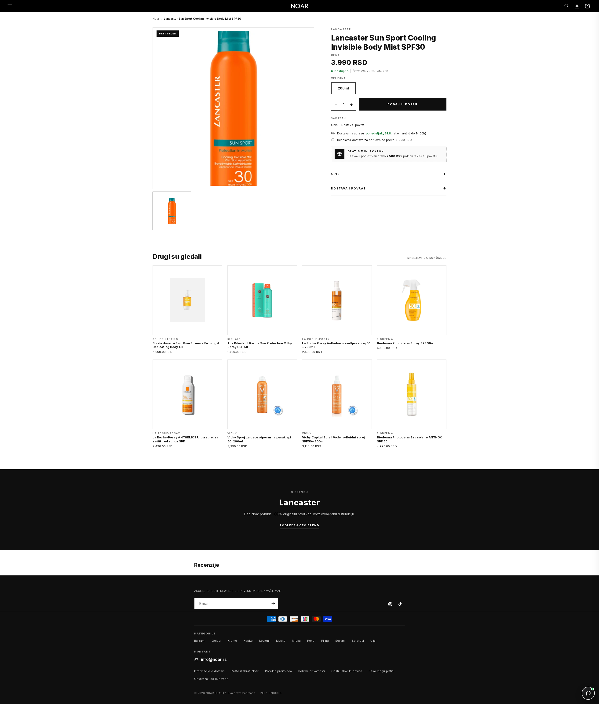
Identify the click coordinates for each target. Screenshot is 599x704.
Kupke (248, 641)
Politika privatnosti (311, 671)
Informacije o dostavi (209, 671)
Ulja (373, 641)
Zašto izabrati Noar (245, 671)
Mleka (296, 641)
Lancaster (341, 29)
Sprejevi (358, 641)
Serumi (340, 641)
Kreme (232, 641)
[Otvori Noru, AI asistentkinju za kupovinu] (588, 693)
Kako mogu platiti (381, 671)
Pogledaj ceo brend (299, 525)
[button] (10, 6)
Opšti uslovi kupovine (346, 671)
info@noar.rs (214, 659)
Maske (281, 641)
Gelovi (216, 641)
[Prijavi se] (273, 603)
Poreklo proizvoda (278, 671)
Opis (334, 125)
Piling (325, 641)
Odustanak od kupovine (211, 679)
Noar (156, 18)
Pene (311, 641)
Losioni (264, 641)
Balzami (199, 641)
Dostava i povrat (352, 125)
